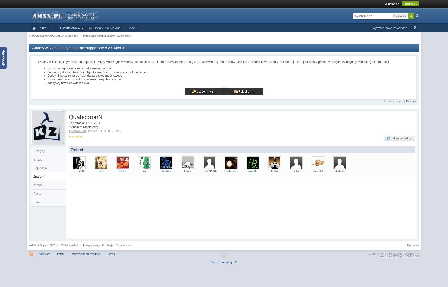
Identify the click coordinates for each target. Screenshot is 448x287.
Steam (37, 202)
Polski (60, 253)
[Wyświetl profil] (79, 162)
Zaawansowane (417, 16)
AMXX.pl (397, 256)
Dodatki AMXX (69, 28)
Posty (37, 193)
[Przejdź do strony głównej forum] (65, 16)
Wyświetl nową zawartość (389, 28)
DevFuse (411, 101)
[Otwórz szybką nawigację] (414, 28)
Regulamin (413, 245)
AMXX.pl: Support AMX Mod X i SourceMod (53, 245)
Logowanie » (392, 3)
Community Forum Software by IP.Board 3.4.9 (393, 253)
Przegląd (39, 151)
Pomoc (111, 253)
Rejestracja (410, 3)
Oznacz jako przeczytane (85, 253)
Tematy (38, 185)
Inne (132, 28)
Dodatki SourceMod (106, 28)
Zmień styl (44, 253)
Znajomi (39, 176)
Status (37, 159)
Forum (41, 28)
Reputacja (40, 168)
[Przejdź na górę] (224, 255)
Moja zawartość (401, 138)
